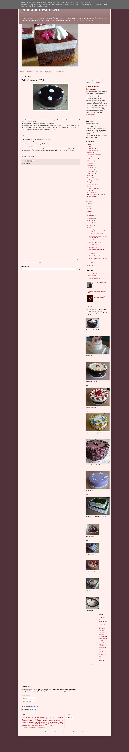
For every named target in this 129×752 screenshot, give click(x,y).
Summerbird (102, 647)
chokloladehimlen (103, 622)
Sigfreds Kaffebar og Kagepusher (102, 644)
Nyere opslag (25, 259)
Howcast (101, 630)
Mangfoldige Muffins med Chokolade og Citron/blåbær (98, 236)
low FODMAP (90, 173)
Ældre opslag (76, 259)
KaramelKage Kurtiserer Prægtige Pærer (97, 230)
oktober (91, 220)
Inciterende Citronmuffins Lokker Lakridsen (97, 252)
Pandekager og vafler (92, 180)
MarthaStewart (103, 636)
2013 (88, 209)
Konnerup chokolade (101, 633)
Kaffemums (90, 165)
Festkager (28, 163)
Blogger (85, 732)
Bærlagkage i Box (93, 247)
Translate (97, 82)
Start (51, 259)
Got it (106, 4)
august (90, 225)
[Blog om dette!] (28, 161)
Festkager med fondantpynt (94, 154)
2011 (88, 213)
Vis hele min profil (90, 114)
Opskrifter (30, 71)
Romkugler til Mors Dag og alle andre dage (97, 291)
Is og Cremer (90, 163)
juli (90, 227)
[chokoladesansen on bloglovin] (29, 710)
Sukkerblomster (91, 192)
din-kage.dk (102, 625)
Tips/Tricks (39, 71)
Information (90, 161)
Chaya (100, 619)
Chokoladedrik (90, 148)
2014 (88, 206)
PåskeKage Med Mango (94, 278)
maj (90, 265)
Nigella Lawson (103, 638)
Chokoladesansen (91, 89)
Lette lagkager (90, 171)
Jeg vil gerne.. (49, 71)
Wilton (101, 657)
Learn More (99, 4)
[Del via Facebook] (31, 161)
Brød (88, 144)
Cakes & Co (102, 617)
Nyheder (89, 178)
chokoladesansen (40, 9)
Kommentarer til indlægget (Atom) (36, 262)
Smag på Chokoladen (92, 188)
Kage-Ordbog (60, 71)
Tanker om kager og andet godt (95, 194)
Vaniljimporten (103, 655)
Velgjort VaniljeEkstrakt (100, 282)
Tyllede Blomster (91, 196)
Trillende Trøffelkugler (94, 245)
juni (90, 263)
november (91, 218)
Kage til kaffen (90, 167)
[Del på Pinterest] (33, 161)
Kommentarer (27, 701)
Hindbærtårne (92, 240)
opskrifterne (31, 156)
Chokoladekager (91, 150)
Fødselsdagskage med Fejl (95, 242)
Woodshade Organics (102, 659)
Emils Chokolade (102, 627)
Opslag (25, 698)
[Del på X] (30, 161)
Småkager (89, 190)
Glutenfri (89, 157)
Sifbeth (101, 640)
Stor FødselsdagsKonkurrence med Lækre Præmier (96, 274)
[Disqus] (51, 189)
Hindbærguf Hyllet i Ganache (96, 233)
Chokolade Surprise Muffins (95, 256)
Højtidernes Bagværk (92, 159)
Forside (22, 71)
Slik (88, 186)
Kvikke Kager (90, 169)
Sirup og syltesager (92, 184)
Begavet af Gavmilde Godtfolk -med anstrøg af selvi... (98, 259)
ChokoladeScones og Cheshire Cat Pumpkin (99, 296)
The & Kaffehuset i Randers (102, 651)
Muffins (89, 175)
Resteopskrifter (91, 182)
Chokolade (89, 146)
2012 (88, 211)
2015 (88, 204)
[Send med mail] (26, 161)
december (91, 215)
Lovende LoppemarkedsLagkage (97, 249)
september (91, 223)
